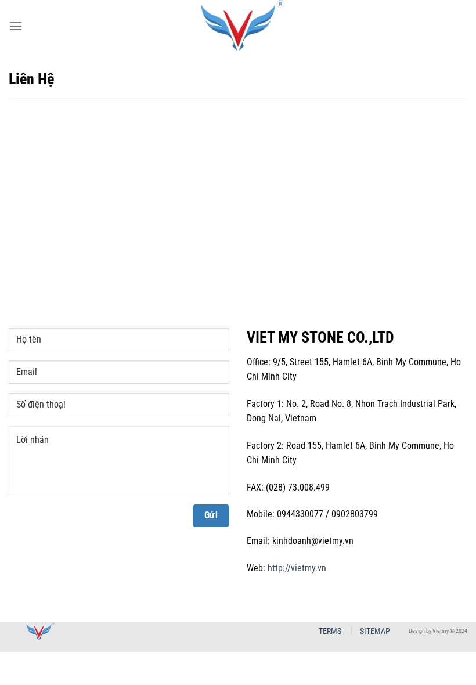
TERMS (330, 631)
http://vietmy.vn (297, 568)
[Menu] (16, 26)
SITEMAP (375, 631)
